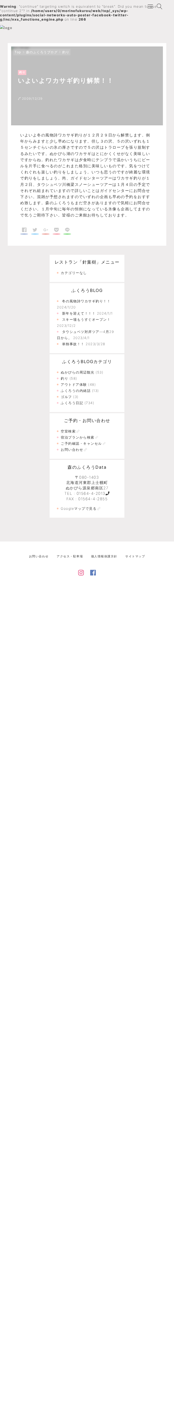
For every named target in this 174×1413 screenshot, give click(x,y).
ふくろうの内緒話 (76, 390)
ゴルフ (66, 397)
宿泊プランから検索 (77, 437)
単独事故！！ (73, 344)
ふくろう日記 (72, 403)
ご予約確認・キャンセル (81, 443)
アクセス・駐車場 (70, 556)
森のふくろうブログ (42, 52)
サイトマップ (135, 556)
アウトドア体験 (74, 384)
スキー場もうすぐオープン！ (86, 319)
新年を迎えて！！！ (79, 313)
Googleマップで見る (79, 508)
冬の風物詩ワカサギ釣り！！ (86, 301)
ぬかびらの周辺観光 (77, 372)
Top (17, 52)
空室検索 (68, 431)
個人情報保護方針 (104, 556)
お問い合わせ (72, 449)
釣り (65, 52)
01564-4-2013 (91, 493)
